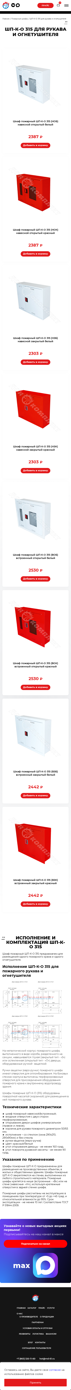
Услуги (50, 1308)
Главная (21, 1308)
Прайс (45, 5)
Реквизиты (24, 1334)
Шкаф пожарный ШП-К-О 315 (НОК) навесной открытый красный (35, 231)
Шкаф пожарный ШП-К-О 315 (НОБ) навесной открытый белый (35, 123)
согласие (55, 1369)
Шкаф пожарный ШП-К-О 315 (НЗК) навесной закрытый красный (35, 448)
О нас (20, 1314)
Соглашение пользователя (36, 1348)
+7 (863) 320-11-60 (26, 1358)
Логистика (38, 1334)
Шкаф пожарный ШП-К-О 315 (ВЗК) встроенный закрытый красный (35, 881)
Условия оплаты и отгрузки (37, 1328)
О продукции (47, 1317)
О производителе (28, 1317)
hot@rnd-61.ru (47, 1358)
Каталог (32, 1308)
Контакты (40, 1342)
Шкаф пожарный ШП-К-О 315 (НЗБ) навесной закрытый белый (35, 340)
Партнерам (38, 1322)
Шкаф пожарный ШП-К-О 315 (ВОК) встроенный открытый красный (35, 665)
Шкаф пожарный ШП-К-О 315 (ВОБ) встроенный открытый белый (35, 556)
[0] (58, 6)
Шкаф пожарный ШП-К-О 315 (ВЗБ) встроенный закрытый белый (35, 773)
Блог (30, 1342)
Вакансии (51, 1334)
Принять (35, 1382)
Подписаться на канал (35, 1243)
